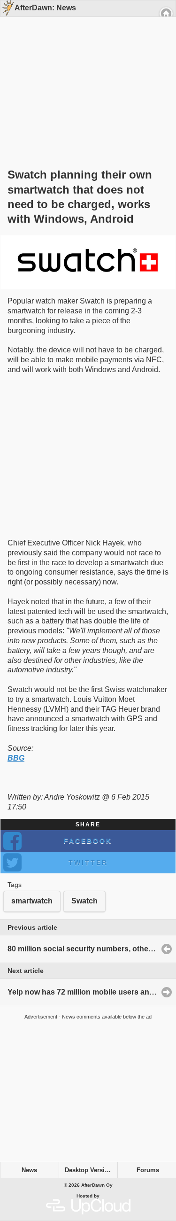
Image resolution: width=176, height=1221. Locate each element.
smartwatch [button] (32, 901)
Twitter (88, 862)
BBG (16, 758)
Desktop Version (88, 1170)
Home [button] (166, 14)
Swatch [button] (84, 901)
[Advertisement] (84, 76)
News (29, 1170)
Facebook (88, 841)
